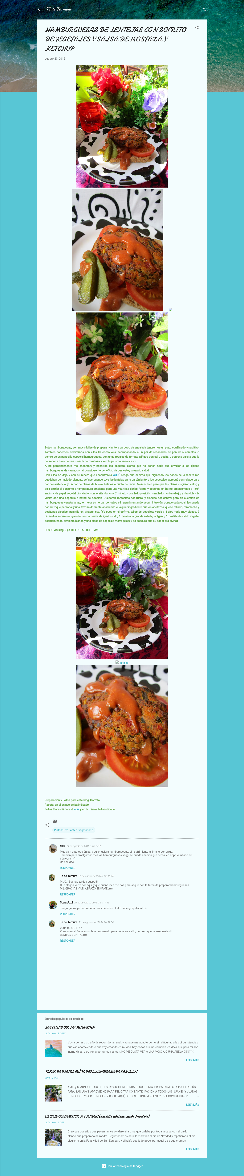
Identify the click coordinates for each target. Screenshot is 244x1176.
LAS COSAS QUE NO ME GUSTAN (69, 1027)
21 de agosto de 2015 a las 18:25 (96, 876)
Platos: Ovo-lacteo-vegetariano (73, 830)
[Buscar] (204, 10)
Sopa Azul (66, 902)
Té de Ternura (58, 9)
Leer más (192, 1060)
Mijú (62, 846)
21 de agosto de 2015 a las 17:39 (84, 846)
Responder (67, 867)
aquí (76, 809)
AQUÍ (115, 475)
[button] (197, 28)
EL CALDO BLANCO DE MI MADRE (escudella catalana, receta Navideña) (97, 1116)
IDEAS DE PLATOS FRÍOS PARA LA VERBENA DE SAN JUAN (91, 1072)
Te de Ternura (68, 876)
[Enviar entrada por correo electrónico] (54, 822)
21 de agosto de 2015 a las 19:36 (91, 902)
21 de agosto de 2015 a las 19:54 (96, 922)
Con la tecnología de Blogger (124, 1166)
